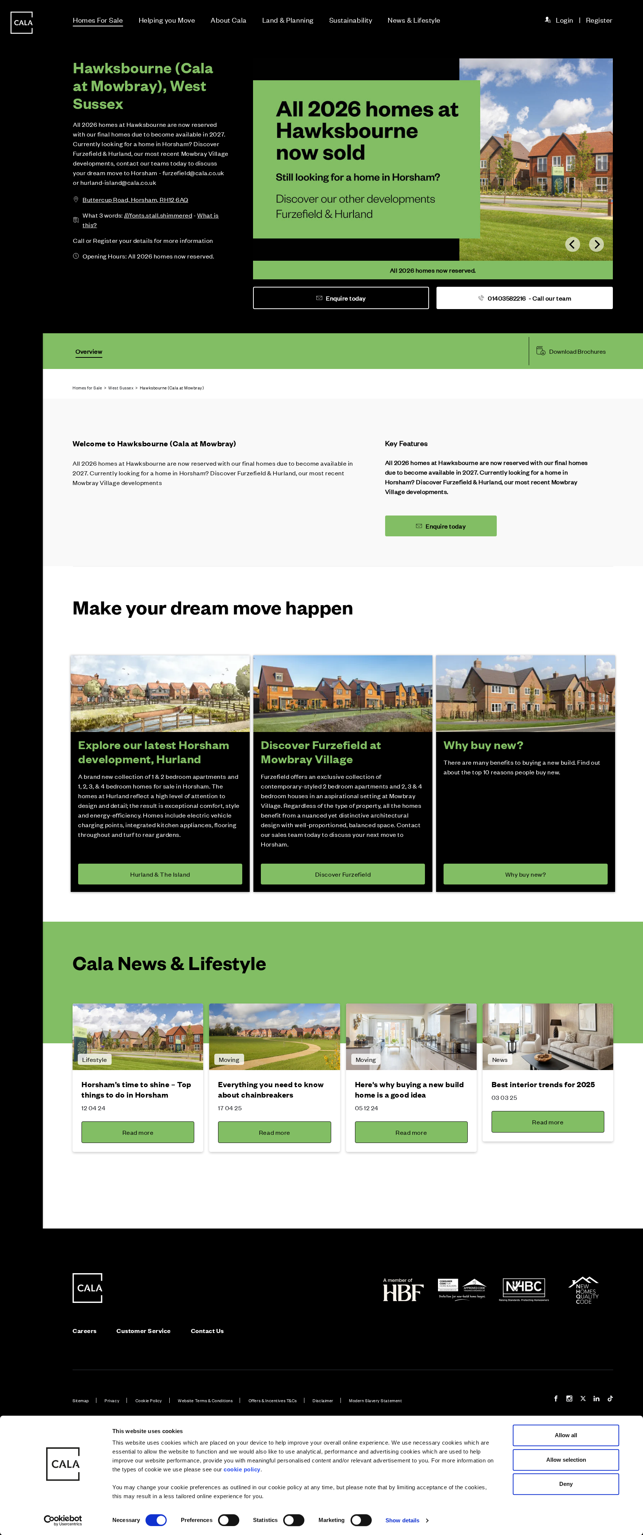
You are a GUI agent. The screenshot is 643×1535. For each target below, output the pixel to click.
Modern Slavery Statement (375, 1400)
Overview (89, 351)
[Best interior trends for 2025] (548, 1036)
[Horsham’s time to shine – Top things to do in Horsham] (138, 1036)
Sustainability (350, 19)
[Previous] (572, 244)
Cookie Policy (148, 1400)
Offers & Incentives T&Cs (273, 1400)
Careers (85, 1330)
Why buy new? (525, 874)
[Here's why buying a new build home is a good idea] (411, 1036)
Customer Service (143, 1330)
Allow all (566, 1435)
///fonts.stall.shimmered (158, 215)
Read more (138, 1132)
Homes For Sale (98, 19)
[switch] (228, 1520)
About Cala (228, 19)
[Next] (596, 244)
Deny (566, 1484)
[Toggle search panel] (21, 746)
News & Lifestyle (414, 19)
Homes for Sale (87, 387)
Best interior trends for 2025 (543, 1084)
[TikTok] (610, 1399)
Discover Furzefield (343, 874)
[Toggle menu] (21, 792)
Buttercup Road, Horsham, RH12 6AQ (135, 199)
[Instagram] (569, 1399)
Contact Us (207, 1330)
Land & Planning (288, 19)
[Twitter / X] (583, 1399)
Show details (402, 1520)
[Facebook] (556, 1399)
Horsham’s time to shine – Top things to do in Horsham (136, 1089)
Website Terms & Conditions (205, 1400)
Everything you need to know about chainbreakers (271, 1089)
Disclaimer (323, 1400)
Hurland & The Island (160, 874)
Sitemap (81, 1400)
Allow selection (566, 1460)
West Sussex (121, 387)
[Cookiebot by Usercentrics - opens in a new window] (63, 1520)
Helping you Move (167, 19)
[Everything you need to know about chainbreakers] (274, 1036)
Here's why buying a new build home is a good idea (409, 1089)
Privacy (112, 1400)
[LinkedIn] (596, 1399)
